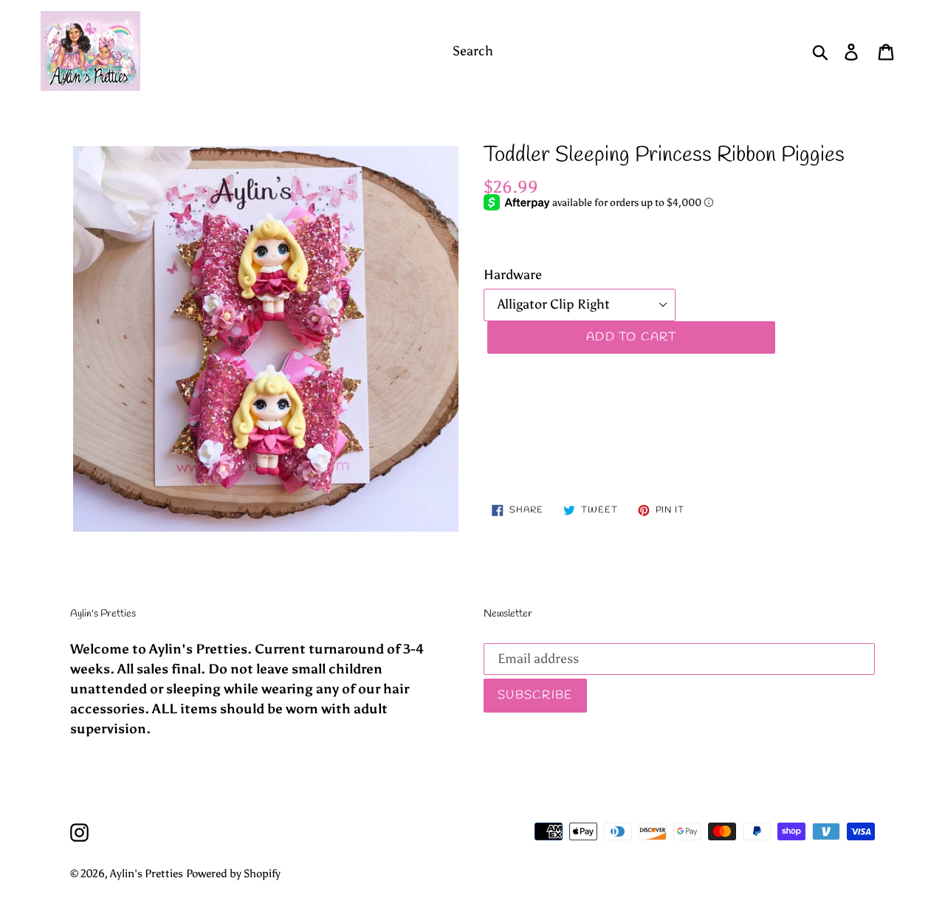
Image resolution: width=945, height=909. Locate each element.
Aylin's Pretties (146, 873)
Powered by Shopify (233, 873)
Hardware (513, 275)
